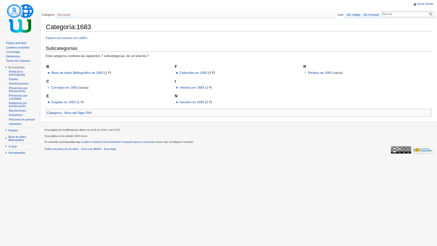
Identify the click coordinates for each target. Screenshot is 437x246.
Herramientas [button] (16, 152)
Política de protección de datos (62, 149)
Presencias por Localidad (18, 97)
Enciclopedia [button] (16, 67)
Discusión (63, 14)
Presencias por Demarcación (18, 90)
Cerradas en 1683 (64, 87)
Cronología (13, 52)
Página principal (16, 43)
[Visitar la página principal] (20, 18)
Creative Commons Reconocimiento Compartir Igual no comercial (117, 142)
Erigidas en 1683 (63, 102)
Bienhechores (17, 110)
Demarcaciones (18, 83)
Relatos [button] (13, 130)
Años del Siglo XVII (77, 113)
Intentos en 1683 (192, 87)
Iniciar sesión (425, 3)
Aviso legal (110, 149)
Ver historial (371, 14)
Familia (13, 79)
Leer (340, 14)
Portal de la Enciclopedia (17, 73)
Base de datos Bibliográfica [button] (17, 138)
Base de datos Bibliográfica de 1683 (77, 72)
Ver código (353, 14)
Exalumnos (16, 115)
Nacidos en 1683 (192, 102)
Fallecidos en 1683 (193, 72)
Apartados (15, 124)
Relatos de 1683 (320, 72)
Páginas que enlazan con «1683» (67, 37)
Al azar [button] (12, 146)
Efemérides (13, 56)
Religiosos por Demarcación (18, 105)
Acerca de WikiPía (91, 149)
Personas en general (22, 119)
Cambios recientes (17, 47)
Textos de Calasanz (18, 60)
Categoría (54, 113)
